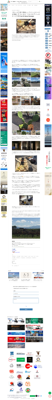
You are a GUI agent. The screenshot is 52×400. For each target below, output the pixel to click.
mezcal (29, 256)
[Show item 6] (38, 132)
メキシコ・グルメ (14, 263)
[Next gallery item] (39, 121)
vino (34, 256)
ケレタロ (22, 256)
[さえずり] (41, 396)
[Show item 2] (19, 132)
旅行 (32, 5)
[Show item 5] (33, 132)
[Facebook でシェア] (12, 265)
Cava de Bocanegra (28, 257)
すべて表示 (42, 270)
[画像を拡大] (16, 72)
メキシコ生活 (28, 5)
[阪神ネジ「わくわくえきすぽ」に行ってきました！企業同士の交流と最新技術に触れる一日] (38, 275)
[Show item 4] (28, 132)
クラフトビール (14, 259)
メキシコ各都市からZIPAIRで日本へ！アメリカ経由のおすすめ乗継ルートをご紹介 (13, 280)
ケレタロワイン (34, 257)
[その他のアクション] (39, 10)
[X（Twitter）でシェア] (14, 265)
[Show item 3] (23, 132)
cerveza (37, 256)
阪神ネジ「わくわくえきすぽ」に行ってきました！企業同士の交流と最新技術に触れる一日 (38, 280)
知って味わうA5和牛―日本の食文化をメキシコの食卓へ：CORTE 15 (25, 280)
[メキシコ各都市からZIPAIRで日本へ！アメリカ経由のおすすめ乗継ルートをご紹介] (13, 275)
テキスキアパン (18, 257)
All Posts (9, 5)
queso (32, 256)
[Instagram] (39, 396)
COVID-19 (13, 5)
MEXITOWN (13, 256)
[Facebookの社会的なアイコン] (38, 396)
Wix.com (29, 398)
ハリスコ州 (24, 5)
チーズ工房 (13, 257)
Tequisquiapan (23, 257)
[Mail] (49, 393)
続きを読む (36, 5)
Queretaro (26, 256)
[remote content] (26, 50)
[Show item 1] (14, 132)
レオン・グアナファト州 (19, 5)
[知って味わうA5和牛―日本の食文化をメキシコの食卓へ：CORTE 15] (26, 275)
